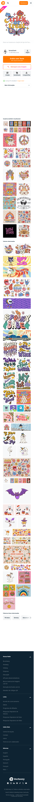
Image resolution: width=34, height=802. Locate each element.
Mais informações (10, 84)
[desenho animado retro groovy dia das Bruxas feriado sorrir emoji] (9, 718)
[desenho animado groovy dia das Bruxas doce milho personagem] (21, 716)
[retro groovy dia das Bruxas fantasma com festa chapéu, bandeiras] (6, 646)
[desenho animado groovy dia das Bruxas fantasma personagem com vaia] (10, 781)
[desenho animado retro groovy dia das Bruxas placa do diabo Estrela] (6, 764)
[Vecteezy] (3, 3)
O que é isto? (20, 81)
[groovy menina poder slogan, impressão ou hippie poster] (11, 557)
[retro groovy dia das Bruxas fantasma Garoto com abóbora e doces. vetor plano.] (8, 682)
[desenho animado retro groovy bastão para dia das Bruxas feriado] (16, 666)
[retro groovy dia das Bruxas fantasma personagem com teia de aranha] (10, 605)
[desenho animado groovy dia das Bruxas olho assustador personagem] (10, 706)
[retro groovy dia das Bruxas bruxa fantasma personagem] (10, 617)
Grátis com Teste (17, 59)
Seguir (27, 52)
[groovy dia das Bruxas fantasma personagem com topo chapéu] (10, 591)
